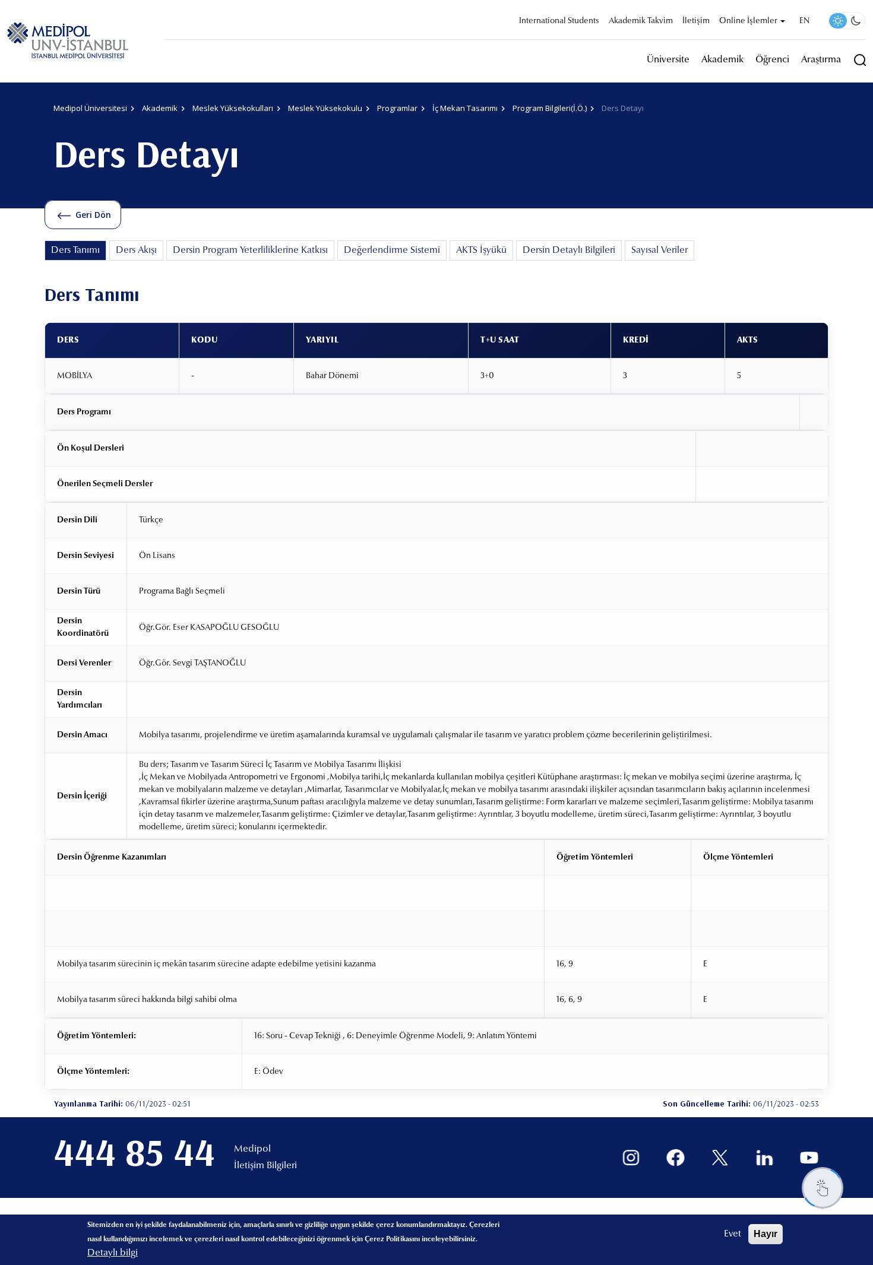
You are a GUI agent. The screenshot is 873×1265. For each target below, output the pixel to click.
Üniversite (668, 60)
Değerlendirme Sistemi (392, 250)
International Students (559, 21)
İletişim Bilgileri (265, 1166)
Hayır (765, 1234)
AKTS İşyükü (481, 250)
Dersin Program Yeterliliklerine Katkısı (250, 250)
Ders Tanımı (75, 250)
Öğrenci (772, 60)
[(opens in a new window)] (631, 1157)
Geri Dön (93, 214)
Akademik (722, 60)
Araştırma (821, 60)
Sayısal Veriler (659, 250)
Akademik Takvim (641, 21)
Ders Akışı (136, 250)
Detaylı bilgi (112, 1253)
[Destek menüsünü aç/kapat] (822, 1188)
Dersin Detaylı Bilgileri (569, 250)
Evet (732, 1234)
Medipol (252, 1149)
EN (804, 21)
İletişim (696, 21)
